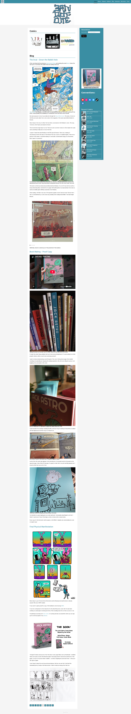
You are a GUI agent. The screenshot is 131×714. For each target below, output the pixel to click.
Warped (104, 1)
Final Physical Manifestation (41, 526)
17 (47, 705)
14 (40, 705)
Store (128, 1)
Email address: (84, 32)
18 (50, 705)
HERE (62, 606)
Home (95, 1)
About (99, 1)
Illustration (123, 1)
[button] (74, 221)
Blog (113, 1)
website (45, 616)
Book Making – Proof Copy (41, 251)
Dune (68, 63)
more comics (46, 614)
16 (45, 705)
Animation (117, 1)
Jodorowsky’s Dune (50, 63)
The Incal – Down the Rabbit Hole (44, 59)
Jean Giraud (32, 112)
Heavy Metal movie (59, 116)
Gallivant (109, 1)
